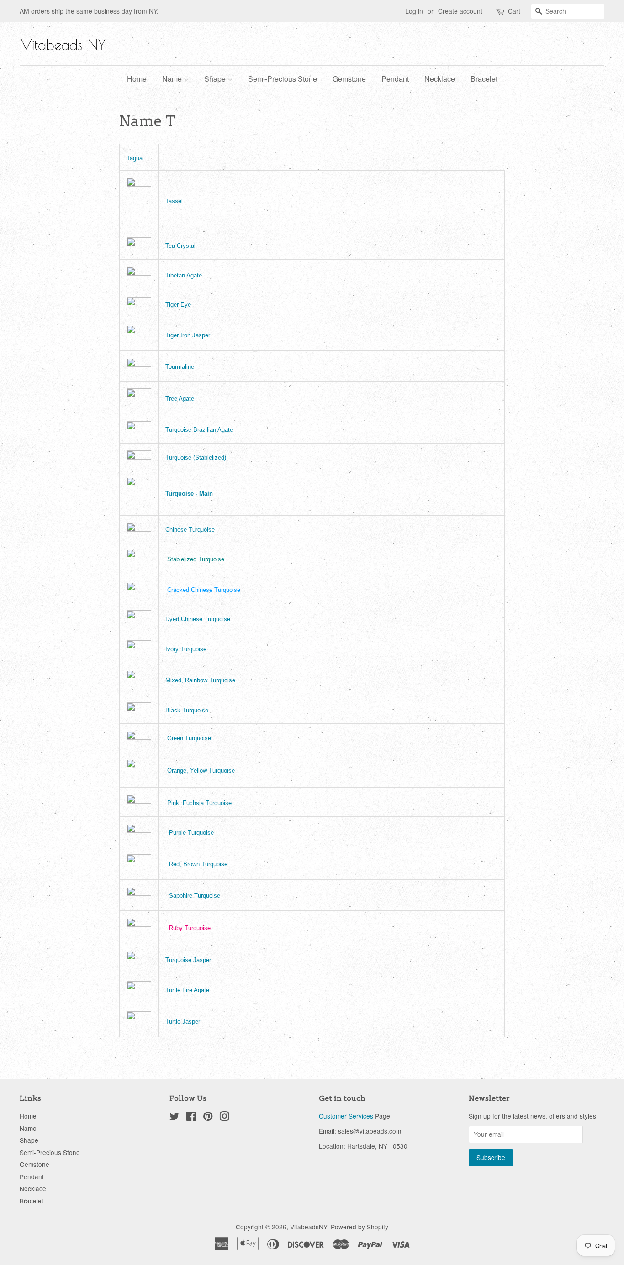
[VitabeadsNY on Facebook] (191, 1117)
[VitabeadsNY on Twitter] (174, 1117)
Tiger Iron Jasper (187, 335)
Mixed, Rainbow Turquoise (200, 680)
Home (137, 78)
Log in (414, 11)
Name (173, 78)
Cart (514, 11)
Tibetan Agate (183, 275)
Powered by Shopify (359, 1226)
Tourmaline (179, 366)
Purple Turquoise (191, 832)
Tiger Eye (178, 304)
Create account (460, 11)
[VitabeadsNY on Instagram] (224, 1117)
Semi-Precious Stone (282, 78)
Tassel (174, 201)
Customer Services (346, 1115)
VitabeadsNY (308, 1226)
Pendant (395, 78)
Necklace (439, 78)
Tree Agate (179, 398)
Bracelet (484, 78)
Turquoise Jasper (188, 960)
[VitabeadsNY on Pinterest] (208, 1117)
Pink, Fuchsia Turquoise (199, 803)
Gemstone (349, 78)
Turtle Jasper (182, 1021)
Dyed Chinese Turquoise (197, 619)
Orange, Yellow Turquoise (201, 770)
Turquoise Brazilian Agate (199, 429)
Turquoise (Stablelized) (195, 457)
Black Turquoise (186, 710)
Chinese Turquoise (190, 529)
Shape (215, 78)
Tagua (135, 158)
